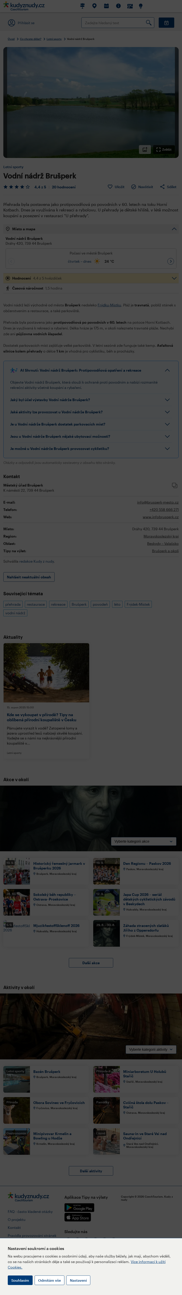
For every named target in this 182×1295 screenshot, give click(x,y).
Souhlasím (20, 1280)
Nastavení (78, 1280)
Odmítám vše (49, 1280)
